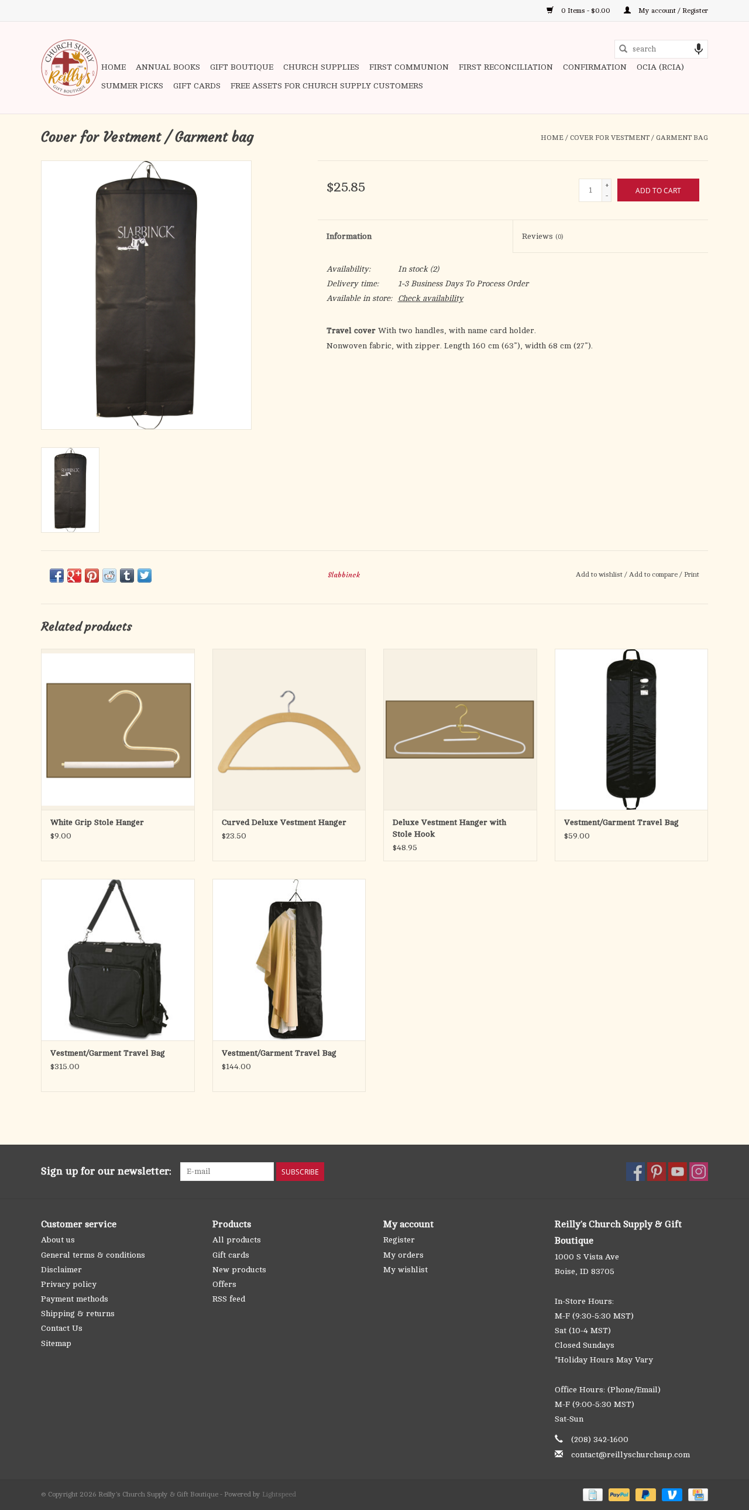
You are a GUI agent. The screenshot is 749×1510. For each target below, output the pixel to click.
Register (399, 1239)
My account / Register (672, 10)
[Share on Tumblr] (127, 576)
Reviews (542, 236)
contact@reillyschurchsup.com (630, 1454)
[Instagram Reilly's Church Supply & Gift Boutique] (698, 1171)
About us (58, 1239)
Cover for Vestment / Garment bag (639, 137)
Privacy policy (69, 1284)
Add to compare (654, 574)
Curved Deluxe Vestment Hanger (284, 822)
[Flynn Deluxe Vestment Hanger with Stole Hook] (460, 729)
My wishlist (405, 1269)
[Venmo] (671, 1494)
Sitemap (56, 1343)
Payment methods (74, 1299)
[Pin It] (92, 576)
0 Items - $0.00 (585, 10)
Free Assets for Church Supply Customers (327, 85)
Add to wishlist (600, 574)
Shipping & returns (78, 1313)
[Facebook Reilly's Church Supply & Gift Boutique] (635, 1171)
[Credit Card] (696, 1494)
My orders (403, 1255)
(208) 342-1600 (599, 1439)
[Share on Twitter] (145, 576)
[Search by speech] (698, 49)
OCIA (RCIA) (660, 67)
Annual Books (168, 67)
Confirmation (595, 67)
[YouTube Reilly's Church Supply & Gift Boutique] (677, 1171)
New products (239, 1269)
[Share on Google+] (74, 576)
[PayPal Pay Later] (644, 1494)
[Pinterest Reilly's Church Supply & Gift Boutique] (656, 1171)
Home (113, 67)
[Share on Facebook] (57, 576)
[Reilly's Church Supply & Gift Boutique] (69, 67)
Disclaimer (61, 1269)
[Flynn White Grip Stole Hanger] (118, 729)
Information (349, 236)
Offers (224, 1284)
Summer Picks (132, 85)
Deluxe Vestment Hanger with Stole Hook (449, 828)
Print (691, 574)
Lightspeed (279, 1494)
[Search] (623, 49)
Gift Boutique (241, 67)
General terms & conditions (93, 1255)
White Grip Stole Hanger (97, 822)
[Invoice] (591, 1494)
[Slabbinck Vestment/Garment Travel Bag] (632, 729)
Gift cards (197, 85)
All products (236, 1239)
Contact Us (62, 1328)
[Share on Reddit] (109, 576)
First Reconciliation (506, 67)
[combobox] (661, 49)
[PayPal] (617, 1494)
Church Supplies (321, 67)
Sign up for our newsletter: (106, 1171)
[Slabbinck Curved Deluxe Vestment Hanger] (289, 729)
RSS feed (228, 1299)
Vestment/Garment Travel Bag (621, 822)
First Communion (409, 67)
